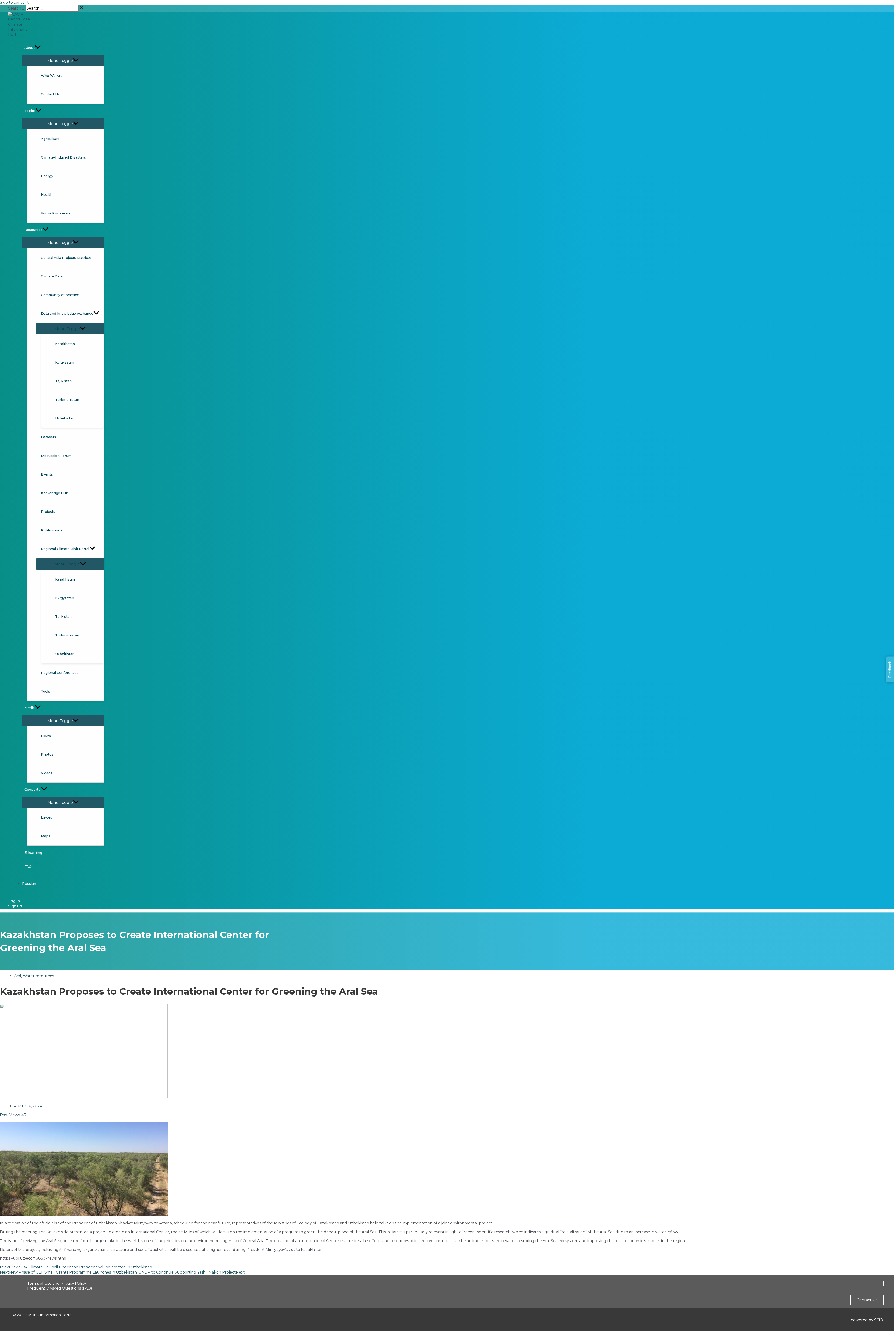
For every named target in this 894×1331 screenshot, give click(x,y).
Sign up (15, 906)
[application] (38, 47)
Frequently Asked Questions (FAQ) (59, 1288)
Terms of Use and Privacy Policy (56, 1283)
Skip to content (14, 2)
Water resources (38, 976)
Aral (17, 976)
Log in (14, 901)
